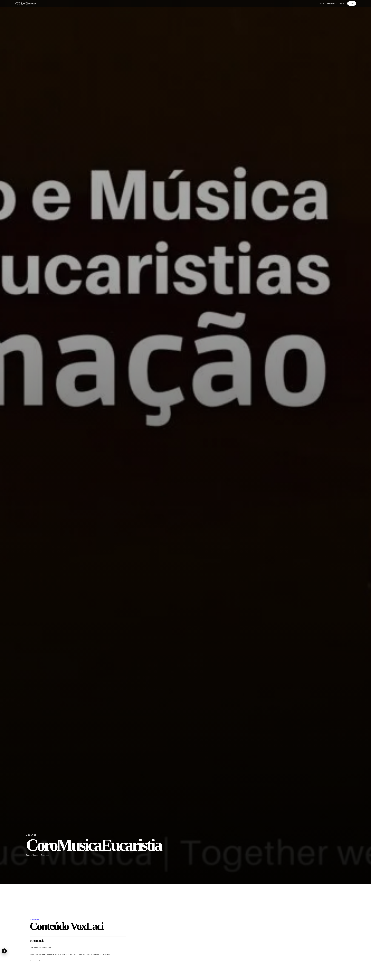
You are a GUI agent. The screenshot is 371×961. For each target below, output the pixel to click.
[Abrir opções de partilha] (4, 950)
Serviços (341, 3)
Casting (351, 3)
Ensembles (321, 3)
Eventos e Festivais (332, 3)
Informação (37, 940)
